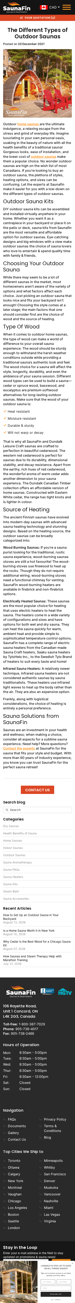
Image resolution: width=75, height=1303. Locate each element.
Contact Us (17, 1139)
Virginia (50, 1221)
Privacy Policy (55, 1119)
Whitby (49, 1167)
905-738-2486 (22, 1033)
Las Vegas (52, 1214)
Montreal (15, 1187)
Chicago (14, 1201)
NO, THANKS (56, 1300)
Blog (47, 1137)
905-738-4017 (26, 1029)
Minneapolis (53, 1160)
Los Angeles (17, 1208)
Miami (48, 1208)
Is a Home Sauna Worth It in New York (29, 930)
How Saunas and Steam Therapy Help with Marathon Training (32, 958)
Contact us (37, 789)
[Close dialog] (72, 1263)
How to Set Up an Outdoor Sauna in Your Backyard (31, 916)
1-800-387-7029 (32, 1024)
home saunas (28, 124)
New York (15, 1181)
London (14, 1228)
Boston (13, 1214)
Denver (49, 1181)
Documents (17, 1126)
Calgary (14, 1174)
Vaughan (14, 1194)
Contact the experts (19, 748)
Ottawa (13, 1167)
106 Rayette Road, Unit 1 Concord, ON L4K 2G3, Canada (20, 1011)
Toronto (14, 1160)
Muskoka (51, 1187)
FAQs (12, 1119)
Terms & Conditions (52, 1128)
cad (53, 7)
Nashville (51, 1201)
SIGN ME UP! (56, 1294)
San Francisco (55, 1174)
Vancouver (52, 1194)
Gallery (13, 1133)
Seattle (13, 1221)
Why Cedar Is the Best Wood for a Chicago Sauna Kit (37, 943)
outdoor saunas (43, 156)
